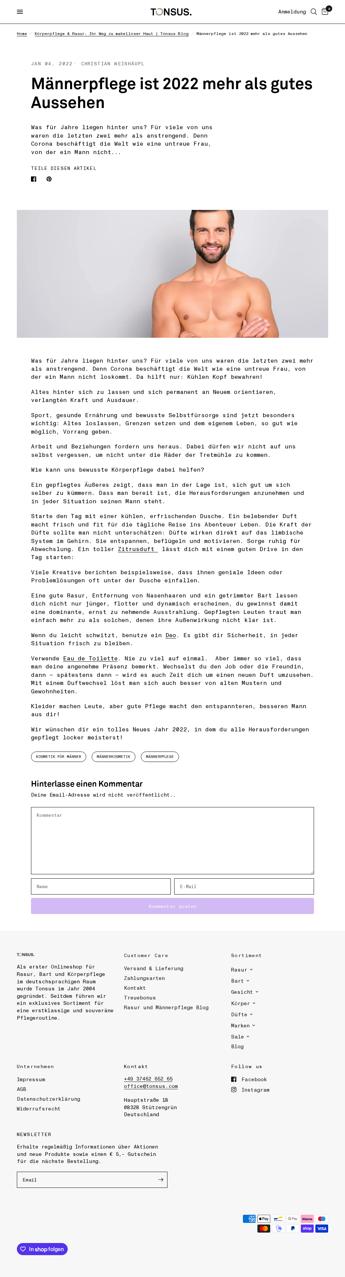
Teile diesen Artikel (63, 168)
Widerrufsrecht (39, 1108)
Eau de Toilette (90, 658)
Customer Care (146, 955)
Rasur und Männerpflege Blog (166, 1007)
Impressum (31, 1079)
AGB (21, 1089)
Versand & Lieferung (153, 968)
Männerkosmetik (113, 756)
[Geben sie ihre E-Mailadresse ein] (160, 1180)
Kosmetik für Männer (58, 756)
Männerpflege (160, 756)
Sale (237, 1036)
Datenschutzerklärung (48, 1098)
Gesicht (242, 991)
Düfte (239, 1014)
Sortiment (246, 955)
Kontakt (135, 987)
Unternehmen (35, 1066)
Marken (240, 1025)
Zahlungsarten (144, 978)
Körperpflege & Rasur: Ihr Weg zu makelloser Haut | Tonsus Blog (112, 33)
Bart (237, 980)
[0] (323, 12)
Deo (170, 634)
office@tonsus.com (151, 1086)
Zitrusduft (138, 548)
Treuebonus (140, 997)
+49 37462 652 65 (148, 1078)
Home (22, 33)
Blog (237, 1046)
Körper (240, 1003)
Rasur (239, 969)
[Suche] (313, 12)
